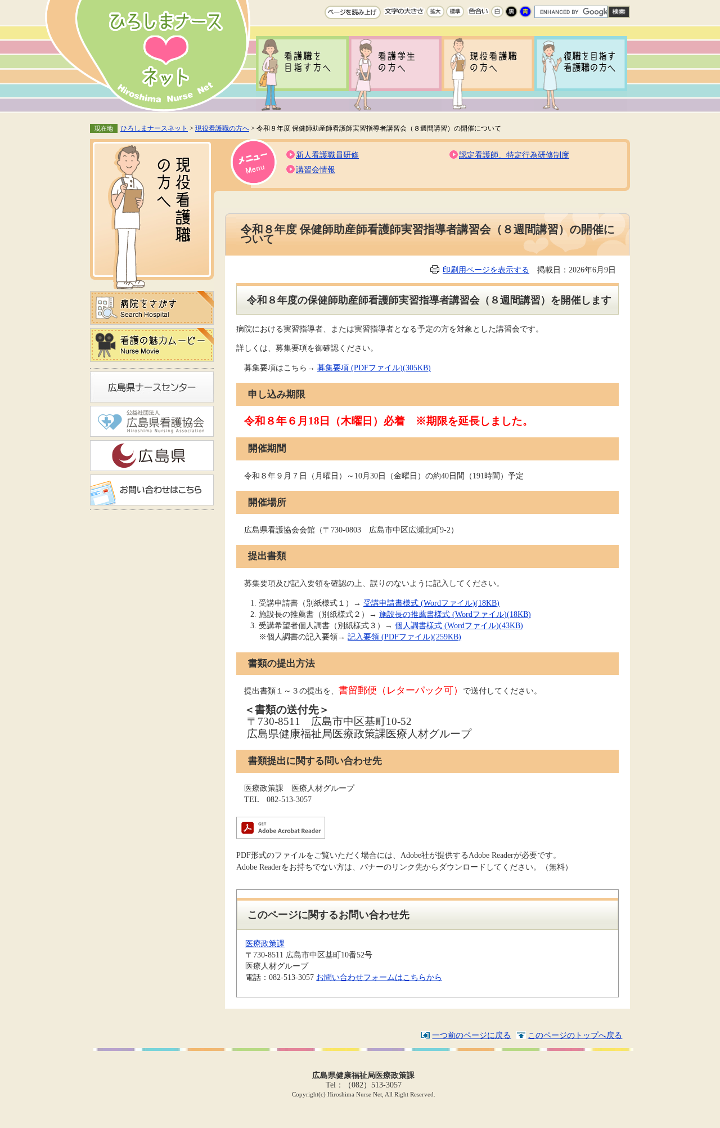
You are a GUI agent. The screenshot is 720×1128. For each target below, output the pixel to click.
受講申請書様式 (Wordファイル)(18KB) (431, 602)
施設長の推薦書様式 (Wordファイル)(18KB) (455, 614)
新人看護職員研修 (327, 154)
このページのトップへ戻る (575, 1035)
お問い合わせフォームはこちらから (379, 977)
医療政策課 (265, 943)
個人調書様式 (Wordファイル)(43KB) (459, 625)
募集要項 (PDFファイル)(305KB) (374, 367)
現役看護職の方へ (222, 128)
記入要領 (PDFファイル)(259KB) (404, 636)
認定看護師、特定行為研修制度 (514, 154)
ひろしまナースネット (154, 128)
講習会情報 (315, 169)
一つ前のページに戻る (471, 1035)
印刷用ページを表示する (486, 269)
